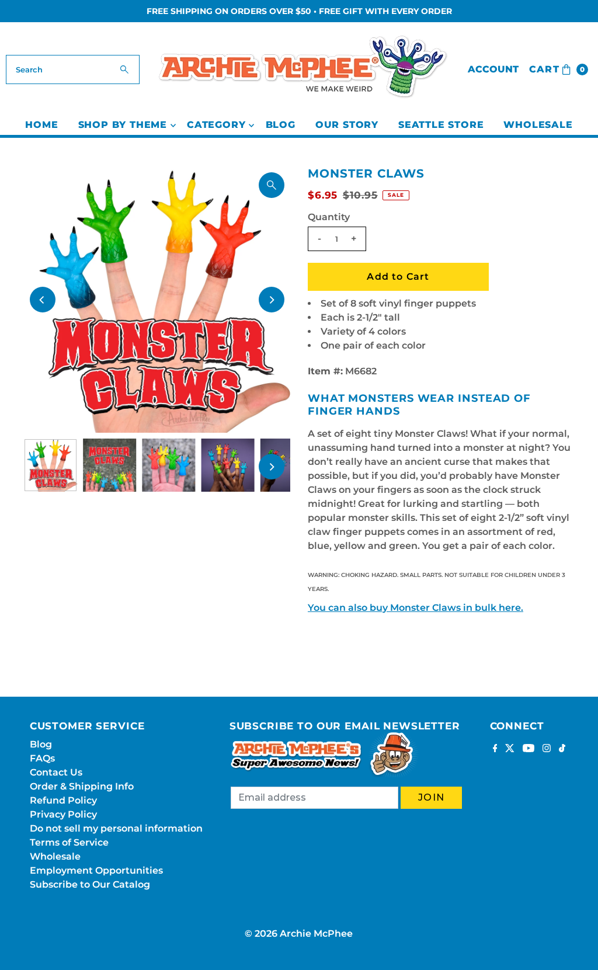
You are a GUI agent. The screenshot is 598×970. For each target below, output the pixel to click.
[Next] (271, 299)
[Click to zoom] (271, 185)
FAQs (42, 758)
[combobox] (72, 69)
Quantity (329, 216)
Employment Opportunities (96, 870)
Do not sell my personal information (116, 828)
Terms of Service (69, 842)
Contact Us (56, 772)
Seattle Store (441, 124)
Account (493, 69)
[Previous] (42, 299)
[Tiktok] (562, 749)
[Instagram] (547, 749)
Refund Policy (63, 800)
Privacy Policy (63, 814)
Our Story (346, 124)
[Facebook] (495, 749)
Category (216, 124)
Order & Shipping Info (82, 786)
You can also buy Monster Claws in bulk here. (415, 607)
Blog (280, 124)
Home (41, 124)
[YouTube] (528, 749)
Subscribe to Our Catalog (90, 884)
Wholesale (537, 124)
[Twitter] (509, 749)
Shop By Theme (122, 124)
